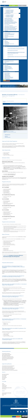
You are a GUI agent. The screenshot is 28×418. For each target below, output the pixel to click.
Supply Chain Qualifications (9, 25)
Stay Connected (7, 61)
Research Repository (7, 78)
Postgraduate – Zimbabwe (9, 12)
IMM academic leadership (5, 374)
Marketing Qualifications (8, 18)
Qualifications (4, 7)
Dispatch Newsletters (10, 50)
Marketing (17, 46)
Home (2, 89)
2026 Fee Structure (7, 8)
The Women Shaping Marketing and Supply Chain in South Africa (16, 48)
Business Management (10, 46)
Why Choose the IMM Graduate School (9, 33)
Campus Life (6, 41)
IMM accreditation (4, 377)
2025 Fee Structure (7, 13)
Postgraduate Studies (7, 75)
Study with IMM (4, 376)
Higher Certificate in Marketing (8, 19)
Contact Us (22, 5)
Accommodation (4, 386)
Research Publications (7, 76)
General (15, 46)
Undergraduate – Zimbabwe (9, 11)
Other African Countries (7, 137)
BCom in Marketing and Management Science (10, 21)
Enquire (5, 5)
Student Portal (6, 65)
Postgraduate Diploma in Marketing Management (11, 22)
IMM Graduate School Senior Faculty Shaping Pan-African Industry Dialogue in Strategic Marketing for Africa (16, 52)
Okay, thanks (14, 416)
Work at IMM (3, 378)
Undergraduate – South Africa (10, 14)
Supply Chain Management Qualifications (14, 89)
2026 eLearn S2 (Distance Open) (9, 68)
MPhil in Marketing (7, 24)
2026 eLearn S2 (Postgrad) (8, 67)
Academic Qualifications (6, 89)
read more (4, 101)
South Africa (6, 136)
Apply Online (13, 5)
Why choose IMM (4, 375)
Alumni (4, 59)
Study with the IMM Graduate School (9, 34)
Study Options (6, 35)
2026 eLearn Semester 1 (8, 66)
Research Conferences (7, 73)
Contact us (3, 379)
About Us (4, 31)
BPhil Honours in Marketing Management (10, 23)
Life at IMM (4, 39)
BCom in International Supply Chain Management (11, 28)
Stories (5, 62)
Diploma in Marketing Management (6, 354)
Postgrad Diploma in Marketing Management (8, 357)
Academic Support (7, 42)
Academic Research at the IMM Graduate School (9, 71)
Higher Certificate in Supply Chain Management (11, 26)
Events (5, 40)
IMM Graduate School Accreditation (9, 36)
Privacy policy (17, 416)
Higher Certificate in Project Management (10, 27)
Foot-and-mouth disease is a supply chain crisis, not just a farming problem (17, 56)
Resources (6, 69)
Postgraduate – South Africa (9, 10)
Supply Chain (20, 46)
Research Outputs (7, 74)
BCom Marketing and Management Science (7, 356)
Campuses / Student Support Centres (9, 43)
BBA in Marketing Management (6, 355)
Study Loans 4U (7, 44)
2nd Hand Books (7, 70)
